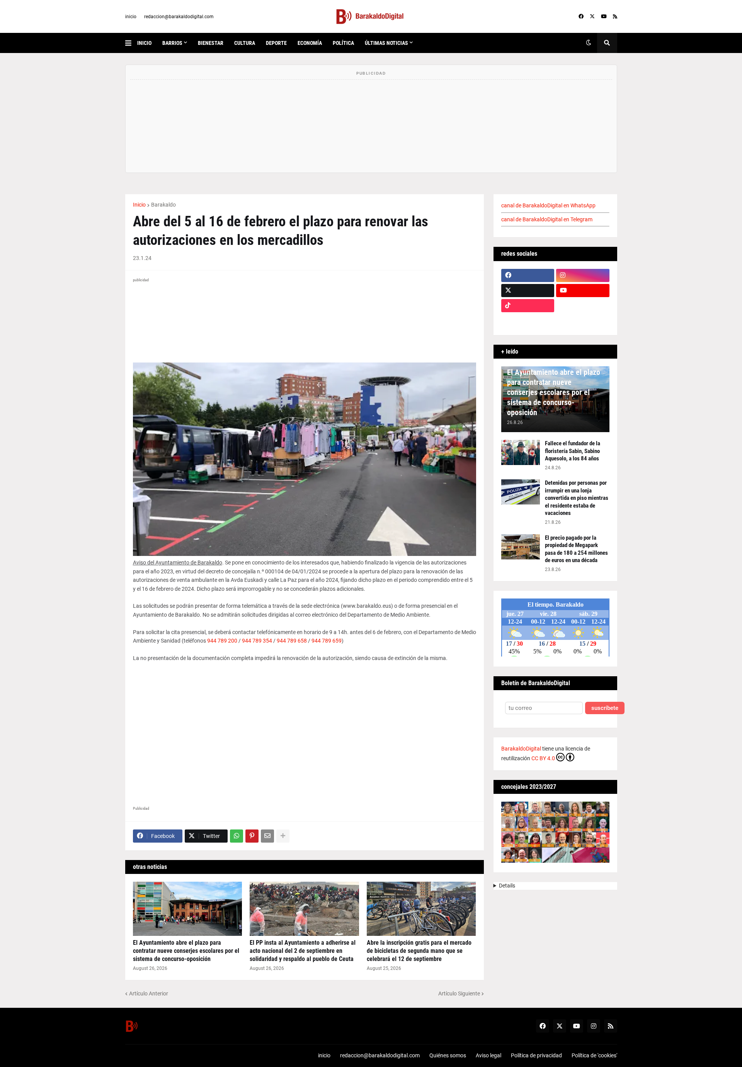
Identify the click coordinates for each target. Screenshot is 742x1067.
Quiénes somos (447, 1055)
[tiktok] (528, 305)
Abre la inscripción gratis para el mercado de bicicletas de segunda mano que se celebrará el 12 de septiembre (419, 951)
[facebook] (581, 16)
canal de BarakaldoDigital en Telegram (546, 219)
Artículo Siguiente (459, 993)
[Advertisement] (304, 735)
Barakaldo (163, 204)
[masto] (528, 320)
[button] (131, 43)
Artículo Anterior (148, 993)
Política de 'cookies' (594, 1055)
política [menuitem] (343, 43)
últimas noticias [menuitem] (386, 43)
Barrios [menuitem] (172, 43)
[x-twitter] (592, 16)
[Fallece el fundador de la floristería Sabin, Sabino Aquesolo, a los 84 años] (520, 452)
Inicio (139, 204)
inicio (130, 16)
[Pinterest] (252, 836)
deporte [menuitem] (276, 43)
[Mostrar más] (282, 836)
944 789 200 (222, 641)
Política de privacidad (536, 1055)
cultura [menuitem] (244, 43)
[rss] (615, 16)
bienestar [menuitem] (210, 43)
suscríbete (604, 708)
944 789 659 (326, 641)
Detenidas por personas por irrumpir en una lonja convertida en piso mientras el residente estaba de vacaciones (576, 497)
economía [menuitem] (310, 43)
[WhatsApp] (236, 836)
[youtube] (604, 16)
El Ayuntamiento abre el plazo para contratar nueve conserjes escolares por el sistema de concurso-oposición (186, 951)
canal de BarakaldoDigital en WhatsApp (548, 205)
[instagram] (582, 275)
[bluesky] (582, 305)
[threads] (582, 320)
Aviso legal (488, 1055)
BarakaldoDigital (521, 749)
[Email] (267, 836)
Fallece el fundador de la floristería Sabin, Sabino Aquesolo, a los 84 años (572, 451)
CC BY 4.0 (543, 758)
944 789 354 (257, 641)
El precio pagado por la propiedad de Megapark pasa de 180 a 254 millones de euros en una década (576, 549)
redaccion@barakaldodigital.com (179, 16)
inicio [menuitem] (144, 43)
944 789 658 (292, 641)
